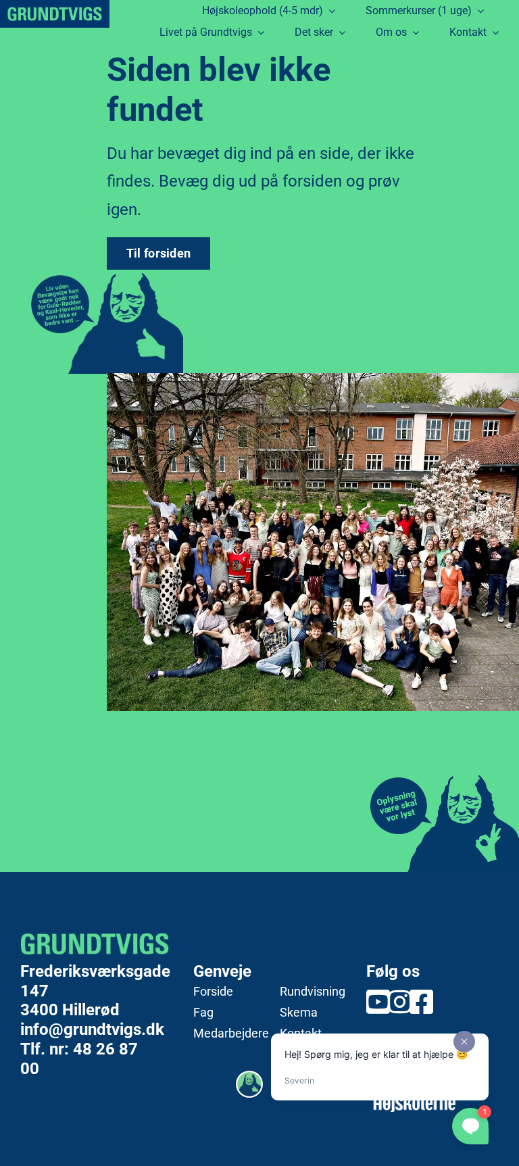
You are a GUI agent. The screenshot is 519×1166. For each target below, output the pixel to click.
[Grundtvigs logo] (54, 14)
